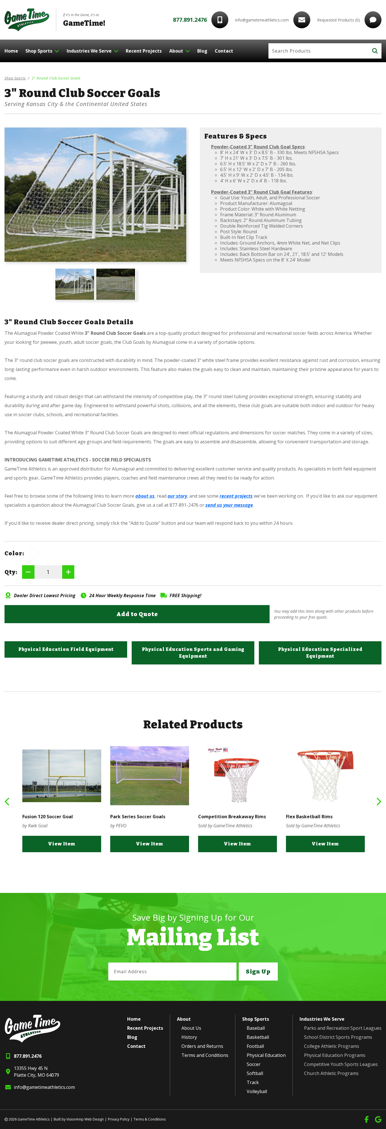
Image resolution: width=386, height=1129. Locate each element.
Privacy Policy (118, 1119)
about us (145, 496)
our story (177, 496)
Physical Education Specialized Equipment (320, 653)
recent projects (236, 496)
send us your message (229, 505)
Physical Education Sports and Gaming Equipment (193, 653)
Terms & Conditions (150, 1119)
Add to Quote (137, 614)
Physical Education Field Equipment (66, 649)
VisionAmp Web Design (85, 1119)
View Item (61, 844)
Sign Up (258, 971)
